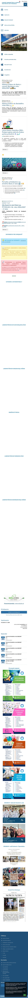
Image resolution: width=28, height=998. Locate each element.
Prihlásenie (24, 1)
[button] (25, 4)
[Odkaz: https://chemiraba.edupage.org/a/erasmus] (14, 822)
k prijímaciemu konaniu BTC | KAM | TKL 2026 (13, 226)
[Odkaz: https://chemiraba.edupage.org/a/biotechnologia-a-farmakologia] (14, 701)
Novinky (4, 957)
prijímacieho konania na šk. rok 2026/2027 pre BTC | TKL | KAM (14, 222)
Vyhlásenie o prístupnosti (8, 942)
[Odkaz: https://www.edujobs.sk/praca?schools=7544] (14, 601)
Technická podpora (6, 940)
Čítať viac (5, 150)
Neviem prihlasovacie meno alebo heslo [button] (14, 615)
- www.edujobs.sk (14, 603)
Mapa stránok (5, 951)
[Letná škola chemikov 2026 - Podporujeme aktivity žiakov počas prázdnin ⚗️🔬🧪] (14, 123)
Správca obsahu (6, 938)
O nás (4, 953)
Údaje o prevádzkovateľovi (8, 949)
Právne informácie (6, 944)
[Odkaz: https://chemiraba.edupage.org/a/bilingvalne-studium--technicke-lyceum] (14, 733)
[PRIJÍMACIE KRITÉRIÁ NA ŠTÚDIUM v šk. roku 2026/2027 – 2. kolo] (14, 202)
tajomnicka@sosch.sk (7, 964)
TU (24, 188)
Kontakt (4, 955)
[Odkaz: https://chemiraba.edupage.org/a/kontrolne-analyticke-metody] (14, 798)
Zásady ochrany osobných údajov (9, 946)
